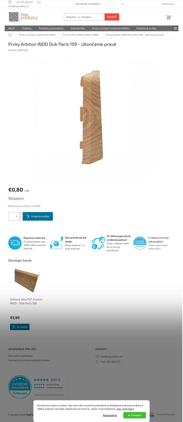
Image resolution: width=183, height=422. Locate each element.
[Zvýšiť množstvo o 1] (21, 214)
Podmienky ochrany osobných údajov (29, 360)
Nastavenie (110, 415)
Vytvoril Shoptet (166, 414)
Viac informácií (125, 408)
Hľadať (111, 16)
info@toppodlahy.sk (111, 356)
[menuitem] (12, 28)
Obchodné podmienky (87, 3)
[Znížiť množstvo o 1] (21, 218)
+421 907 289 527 (110, 361)
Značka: (18, 50)
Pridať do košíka (40, 216)
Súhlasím (136, 415)
